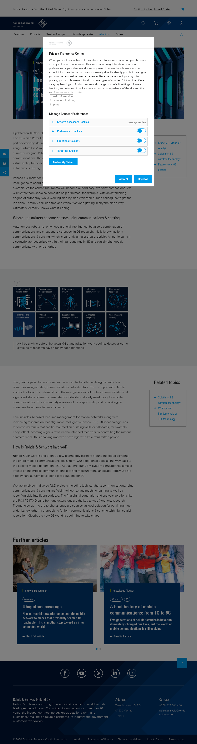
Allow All (123, 178)
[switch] (141, 130)
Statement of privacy (62, 100)
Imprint (54, 104)
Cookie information (61, 96)
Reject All (143, 178)
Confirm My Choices (63, 162)
